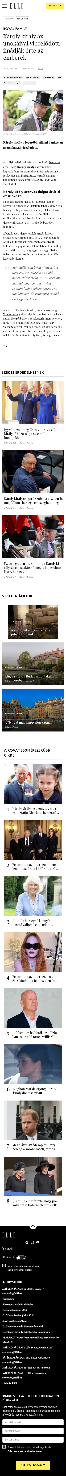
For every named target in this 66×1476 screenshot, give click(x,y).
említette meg (32, 322)
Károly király (48, 77)
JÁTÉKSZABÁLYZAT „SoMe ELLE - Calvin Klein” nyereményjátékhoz (26, 1360)
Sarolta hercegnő (12, 83)
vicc (59, 77)
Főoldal (9, 19)
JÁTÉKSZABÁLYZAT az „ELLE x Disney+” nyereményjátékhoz (23, 1291)
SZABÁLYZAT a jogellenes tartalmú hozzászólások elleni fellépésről (30, 1340)
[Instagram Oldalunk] (32, 1242)
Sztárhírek (22, 19)
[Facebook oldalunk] (26, 1242)
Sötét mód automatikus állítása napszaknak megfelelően (23, 1268)
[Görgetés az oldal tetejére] (33, 1225)
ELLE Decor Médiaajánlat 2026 (18, 1315)
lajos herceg (29, 83)
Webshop (55, 6)
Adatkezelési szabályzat (14, 1321)
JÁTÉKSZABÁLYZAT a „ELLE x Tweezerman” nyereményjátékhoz (25, 1375)
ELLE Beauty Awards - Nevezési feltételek (22, 1326)
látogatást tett (43, 201)
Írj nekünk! (7, 1248)
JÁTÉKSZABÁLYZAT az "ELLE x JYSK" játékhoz (26, 1368)
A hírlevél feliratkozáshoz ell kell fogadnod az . (30, 1449)
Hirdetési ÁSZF (9, 1383)
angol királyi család (13, 77)
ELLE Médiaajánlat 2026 (15, 1310)
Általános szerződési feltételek (17, 1304)
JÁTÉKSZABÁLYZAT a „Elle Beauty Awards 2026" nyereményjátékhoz (27, 1350)
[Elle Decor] (16, 6)
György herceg (32, 77)
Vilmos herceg (11, 314)
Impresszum (8, 1299)
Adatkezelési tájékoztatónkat (25, 1451)
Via (5, 346)
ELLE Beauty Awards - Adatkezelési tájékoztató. (26, 1332)
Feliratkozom (33, 1465)
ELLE (40, 68)
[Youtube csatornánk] (37, 1242)
